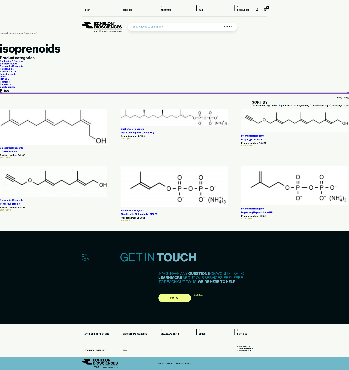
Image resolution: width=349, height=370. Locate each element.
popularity (286, 106)
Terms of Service (245, 348)
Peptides (5, 82)
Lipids (3, 77)
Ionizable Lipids (8, 74)
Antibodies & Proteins (11, 61)
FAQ (201, 10)
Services (127, 10)
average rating (302, 106)
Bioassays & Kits (8, 64)
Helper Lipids (7, 69)
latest (275, 106)
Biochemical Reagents (11, 66)
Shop (87, 10)
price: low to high (320, 106)
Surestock (5, 84)
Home (3, 33)
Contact (175, 298)
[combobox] (175, 27)
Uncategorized (8, 87)
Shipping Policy (244, 350)
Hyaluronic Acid (8, 71)
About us (166, 10)
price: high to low (340, 106)
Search (228, 27)
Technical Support (95, 350)
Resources (243, 10)
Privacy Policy (243, 347)
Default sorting (262, 106)
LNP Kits (4, 79)
